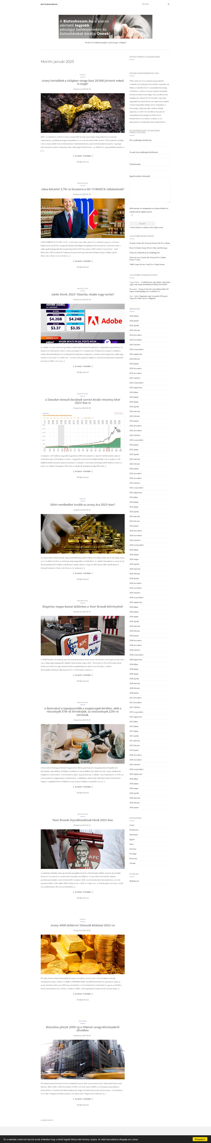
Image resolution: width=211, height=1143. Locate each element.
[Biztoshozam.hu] (105, 27)
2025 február (135, 330)
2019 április (134, 621)
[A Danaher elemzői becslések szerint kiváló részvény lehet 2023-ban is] (83, 432)
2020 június (134, 554)
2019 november (136, 588)
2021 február (135, 521)
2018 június (134, 669)
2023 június (134, 397)
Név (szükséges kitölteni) (140, 140)
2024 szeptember (137, 349)
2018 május (134, 674)
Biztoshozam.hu (49, 4)
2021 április (134, 512)
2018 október (135, 650)
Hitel (132, 844)
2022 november (136, 430)
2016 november (136, 760)
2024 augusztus (136, 354)
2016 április (134, 793)
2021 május (134, 507)
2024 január (134, 364)
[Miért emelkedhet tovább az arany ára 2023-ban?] (83, 534)
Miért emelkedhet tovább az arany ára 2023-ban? (82, 504)
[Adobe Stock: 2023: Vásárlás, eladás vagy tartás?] (83, 323)
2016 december (136, 755)
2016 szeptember (137, 769)
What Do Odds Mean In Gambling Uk (145, 253)
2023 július (134, 392)
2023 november (136, 373)
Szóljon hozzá (83, 162)
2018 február (135, 688)
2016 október (135, 764)
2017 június (134, 726)
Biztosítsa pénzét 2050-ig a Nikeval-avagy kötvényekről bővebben (82, 1028)
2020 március (135, 569)
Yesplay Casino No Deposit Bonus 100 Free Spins (150, 243)
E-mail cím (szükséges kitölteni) (144, 152)
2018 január (134, 693)
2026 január (134, 321)
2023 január (134, 421)
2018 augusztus (136, 659)
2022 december (136, 426)
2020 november (136, 535)
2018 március (135, 683)
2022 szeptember (137, 440)
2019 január (134, 636)
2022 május (134, 449)
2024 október (135, 344)
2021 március (135, 516)
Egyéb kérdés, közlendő (140, 176)
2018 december (136, 640)
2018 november (136, 645)
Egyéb (132, 839)
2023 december (136, 368)
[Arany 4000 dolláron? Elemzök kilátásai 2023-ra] (83, 954)
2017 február (135, 745)
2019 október (135, 593)
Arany (83, 75)
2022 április (134, 454)
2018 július (134, 664)
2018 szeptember (137, 655)
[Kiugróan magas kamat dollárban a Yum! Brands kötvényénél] (83, 635)
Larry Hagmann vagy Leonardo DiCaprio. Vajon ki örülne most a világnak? (149, 297)
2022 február (135, 464)
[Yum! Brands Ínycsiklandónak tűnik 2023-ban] (83, 849)
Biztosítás (134, 835)
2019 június (134, 612)
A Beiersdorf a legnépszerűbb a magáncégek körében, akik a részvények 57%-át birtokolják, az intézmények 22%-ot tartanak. (82, 711)
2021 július (134, 497)
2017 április (134, 736)
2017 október (135, 707)
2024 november (136, 340)
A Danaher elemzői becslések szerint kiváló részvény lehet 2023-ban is (82, 401)
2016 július (134, 779)
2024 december (136, 335)
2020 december (136, 531)
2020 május (134, 559)
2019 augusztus (136, 602)
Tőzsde (133, 863)
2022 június (134, 445)
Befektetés (82, 183)
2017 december (136, 698)
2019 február (135, 631)
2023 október (135, 378)
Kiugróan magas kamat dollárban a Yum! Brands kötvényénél (82, 606)
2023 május (134, 402)
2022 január (134, 469)
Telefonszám (135, 164)
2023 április (134, 407)
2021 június (134, 502)
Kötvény (83, 1021)
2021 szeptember (136, 488)
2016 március (135, 798)
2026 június (134, 316)
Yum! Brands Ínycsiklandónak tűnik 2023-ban (82, 820)
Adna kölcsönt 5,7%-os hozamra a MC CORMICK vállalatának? (82, 189)
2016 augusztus (136, 774)
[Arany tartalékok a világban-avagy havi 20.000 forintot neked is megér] (83, 113)
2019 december (136, 583)
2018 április (134, 679)
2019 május (134, 616)
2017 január (134, 750)
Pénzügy (133, 854)
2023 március (135, 411)
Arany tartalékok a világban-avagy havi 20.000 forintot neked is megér (83, 82)
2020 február (135, 574)
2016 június (134, 784)
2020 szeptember (137, 545)
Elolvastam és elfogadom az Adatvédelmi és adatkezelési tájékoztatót (149, 210)
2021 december (136, 473)
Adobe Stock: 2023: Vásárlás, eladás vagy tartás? (82, 294)
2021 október (135, 483)
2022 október (135, 435)
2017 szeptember (136, 712)
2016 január (134, 807)
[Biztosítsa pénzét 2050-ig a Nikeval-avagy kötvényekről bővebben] (83, 1059)
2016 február (135, 803)
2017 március (135, 741)
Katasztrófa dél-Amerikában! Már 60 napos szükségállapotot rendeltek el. (149, 290)
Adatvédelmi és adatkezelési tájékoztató (146, 227)
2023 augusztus (136, 387)
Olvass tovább (83, 156)
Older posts (47, 1120)
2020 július (134, 550)
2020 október (135, 540)
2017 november (136, 702)
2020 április (134, 564)
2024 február (135, 359)
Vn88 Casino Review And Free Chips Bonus (147, 264)
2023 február (135, 416)
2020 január (134, 578)
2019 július (134, 607)
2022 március (135, 459)
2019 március (135, 626)
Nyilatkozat (134, 881)
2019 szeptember (137, 597)
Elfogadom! (200, 1139)
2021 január (134, 526)
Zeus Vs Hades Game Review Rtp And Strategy (148, 248)
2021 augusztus (136, 492)
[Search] (168, 4)
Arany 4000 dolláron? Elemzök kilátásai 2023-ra (83, 925)
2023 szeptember (137, 383)
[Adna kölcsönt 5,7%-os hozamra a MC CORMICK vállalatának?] (83, 218)
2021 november (136, 478)
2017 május (134, 731)
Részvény (133, 858)
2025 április (134, 325)
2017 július (134, 721)
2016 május (134, 788)
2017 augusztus (136, 717)
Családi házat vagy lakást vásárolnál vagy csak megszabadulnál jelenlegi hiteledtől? (150, 283)
